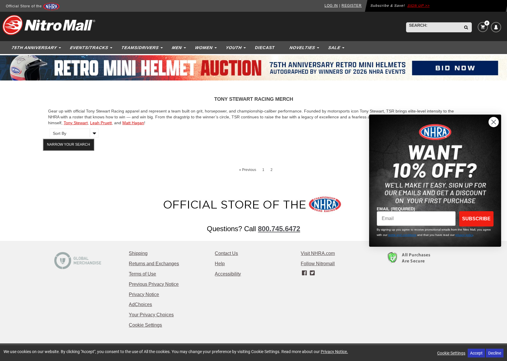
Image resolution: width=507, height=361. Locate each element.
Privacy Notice (144, 294)
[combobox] (433, 27)
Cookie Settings (145, 325)
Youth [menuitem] (233, 47)
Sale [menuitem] (334, 47)
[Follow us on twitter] (312, 273)
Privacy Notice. (334, 351)
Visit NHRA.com (318, 253)
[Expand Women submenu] (216, 47)
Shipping (138, 253)
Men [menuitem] (176, 47)
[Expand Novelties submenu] (318, 47)
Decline (494, 353)
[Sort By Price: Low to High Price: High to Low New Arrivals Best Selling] (73, 133)
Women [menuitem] (204, 47)
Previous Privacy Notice (154, 284)
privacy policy (464, 234)
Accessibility (228, 273)
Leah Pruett (101, 122)
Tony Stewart (76, 122)
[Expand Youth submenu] (245, 47)
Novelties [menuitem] (302, 47)
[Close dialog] (494, 122)
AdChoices (140, 304)
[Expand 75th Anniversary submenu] (60, 47)
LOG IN (331, 6)
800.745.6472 (279, 229)
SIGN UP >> (418, 6)
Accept (476, 353)
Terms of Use (142, 273)
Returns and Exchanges (154, 263)
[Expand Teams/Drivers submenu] (162, 47)
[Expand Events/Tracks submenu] (111, 47)
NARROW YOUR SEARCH (68, 144)
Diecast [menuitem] (265, 47)
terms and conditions (402, 234)
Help (220, 263)
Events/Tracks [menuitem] (89, 47)
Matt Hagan (133, 122)
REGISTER (352, 6)
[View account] (496, 27)
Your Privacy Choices (151, 314)
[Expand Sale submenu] (344, 47)
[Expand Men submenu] (185, 47)
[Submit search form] (466, 27)
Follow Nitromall (318, 263)
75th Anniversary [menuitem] (34, 47)
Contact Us (226, 253)
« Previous (247, 170)
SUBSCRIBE (476, 218)
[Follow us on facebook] (305, 273)
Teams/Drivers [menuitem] (140, 47)
